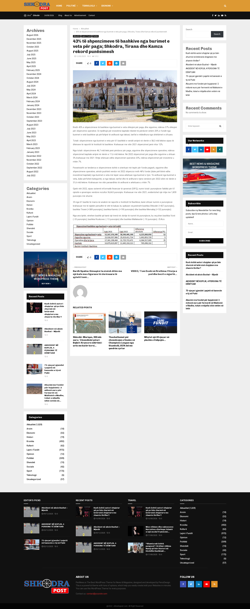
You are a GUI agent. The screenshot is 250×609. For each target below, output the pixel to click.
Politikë (71, 6)
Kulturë (30, 213)
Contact (92, 15)
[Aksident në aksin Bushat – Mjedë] (34, 333)
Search (189, 29)
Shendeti (31, 228)
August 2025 (32, 51)
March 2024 (32, 97)
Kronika (30, 209)
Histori (29, 205)
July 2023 (31, 129)
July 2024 (31, 86)
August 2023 (32, 125)
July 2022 (31, 175)
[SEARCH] (220, 126)
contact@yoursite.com (97, 594)
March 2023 (32, 144)
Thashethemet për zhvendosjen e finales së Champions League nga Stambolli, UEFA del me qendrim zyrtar (122, 343)
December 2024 (34, 74)
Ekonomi (106, 6)
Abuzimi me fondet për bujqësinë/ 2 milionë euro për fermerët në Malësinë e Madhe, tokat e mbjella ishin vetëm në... (54, 393)
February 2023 (33, 148)
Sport (29, 236)
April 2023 (31, 140)
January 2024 (33, 105)
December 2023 (34, 109)
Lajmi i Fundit (86, 36)
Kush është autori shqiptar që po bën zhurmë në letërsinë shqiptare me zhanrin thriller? (202, 57)
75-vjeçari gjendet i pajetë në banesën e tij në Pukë (54, 369)
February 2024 (33, 101)
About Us (68, 15)
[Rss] (214, 584)
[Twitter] (191, 584)
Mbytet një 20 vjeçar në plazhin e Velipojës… (156, 338)
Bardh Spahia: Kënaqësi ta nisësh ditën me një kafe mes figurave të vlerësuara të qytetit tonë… (97, 274)
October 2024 (33, 78)
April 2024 (31, 93)
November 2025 (34, 43)
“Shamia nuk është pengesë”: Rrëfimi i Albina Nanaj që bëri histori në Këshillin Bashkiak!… (158, 547)
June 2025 (31, 58)
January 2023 (33, 152)
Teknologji (88, 6)
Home (59, 6)
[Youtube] (206, 584)
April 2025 (31, 66)
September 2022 (34, 168)
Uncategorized (33, 244)
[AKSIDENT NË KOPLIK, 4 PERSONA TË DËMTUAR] (34, 349)
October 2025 (33, 47)
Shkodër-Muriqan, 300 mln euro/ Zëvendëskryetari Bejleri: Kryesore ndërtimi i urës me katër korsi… (87, 341)
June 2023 (31, 132)
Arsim (29, 197)
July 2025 (31, 54)
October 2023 (33, 117)
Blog (60, 15)
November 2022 (34, 160)
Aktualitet (77, 36)
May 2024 (31, 90)
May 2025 (31, 62)
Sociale (30, 232)
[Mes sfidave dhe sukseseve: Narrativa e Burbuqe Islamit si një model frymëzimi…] (136, 531)
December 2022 (34, 156)
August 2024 (32, 82)
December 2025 (34, 39)
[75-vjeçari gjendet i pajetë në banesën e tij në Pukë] (34, 369)
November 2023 (34, 113)
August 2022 (32, 171)
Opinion (30, 220)
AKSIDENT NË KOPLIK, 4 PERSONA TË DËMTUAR (51, 349)
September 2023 (34, 121)
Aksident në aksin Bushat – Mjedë (53, 330)
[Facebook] (183, 584)
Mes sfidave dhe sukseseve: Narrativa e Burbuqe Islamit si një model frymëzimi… (160, 529)
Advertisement (80, 15)
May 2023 (31, 136)
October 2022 (33, 164)
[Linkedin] (199, 584)
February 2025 (33, 70)
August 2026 (32, 35)
